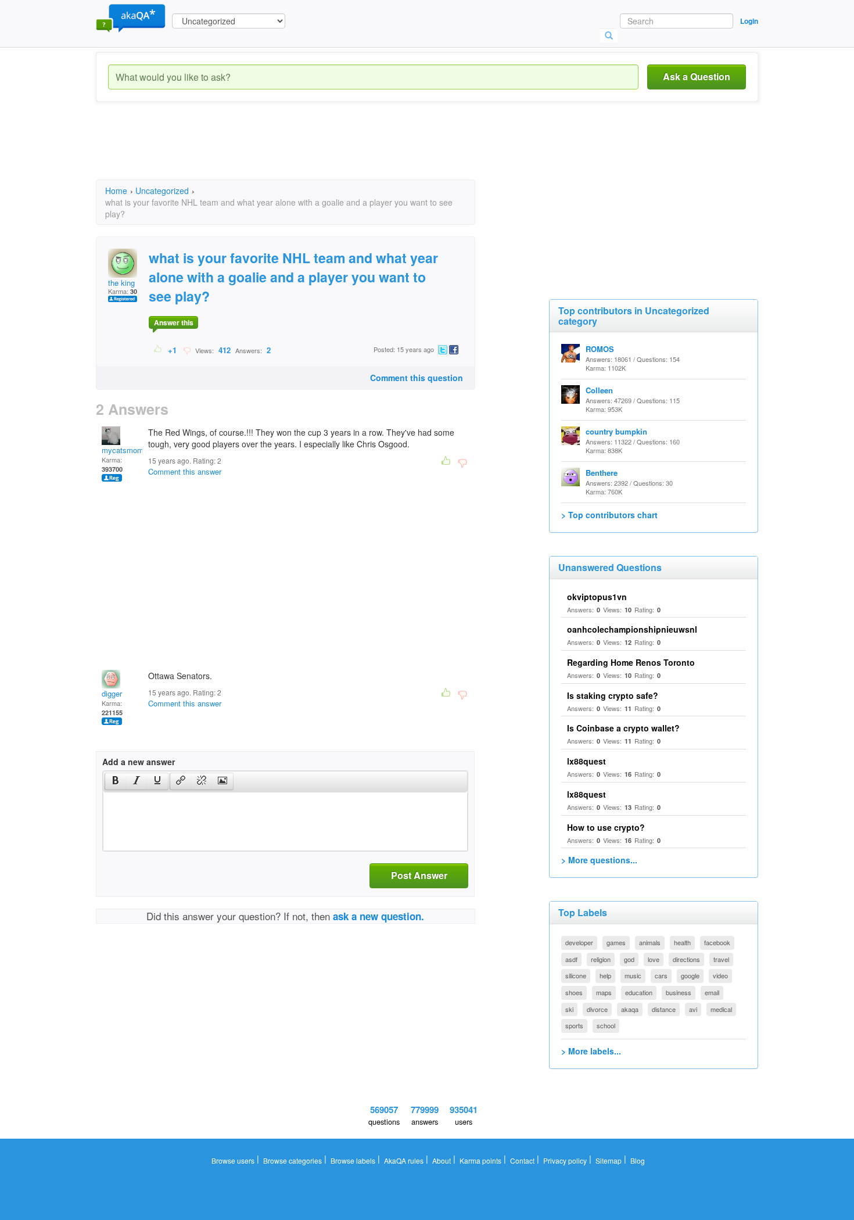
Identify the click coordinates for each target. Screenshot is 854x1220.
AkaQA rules (404, 1160)
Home (116, 190)
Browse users (232, 1160)
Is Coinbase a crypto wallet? (623, 728)
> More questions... (599, 860)
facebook (717, 942)
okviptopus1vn (597, 596)
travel (721, 959)
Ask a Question (696, 76)
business (678, 992)
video (720, 975)
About (441, 1160)
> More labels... (591, 1051)
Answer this (173, 322)
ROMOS (600, 348)
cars (661, 975)
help (605, 975)
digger (112, 693)
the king (121, 282)
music (633, 975)
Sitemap (608, 1160)
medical (721, 1009)
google (690, 975)
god (629, 959)
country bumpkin (616, 431)
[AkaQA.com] (130, 17)
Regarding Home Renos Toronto (631, 662)
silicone (575, 975)
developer (579, 942)
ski (569, 1009)
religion (601, 959)
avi (693, 1009)
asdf (571, 959)
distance (664, 1009)
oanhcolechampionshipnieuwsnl (632, 629)
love (653, 959)
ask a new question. (378, 916)
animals (650, 942)
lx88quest (586, 761)
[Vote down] (187, 349)
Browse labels (353, 1160)
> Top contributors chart (609, 515)
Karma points (480, 1160)
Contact (522, 1160)
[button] (115, 781)
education (638, 992)
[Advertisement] (307, 151)
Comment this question (416, 377)
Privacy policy (565, 1160)
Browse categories (292, 1160)
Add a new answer (138, 761)
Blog (637, 1160)
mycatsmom (122, 449)
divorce (597, 1009)
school (606, 1025)
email (712, 992)
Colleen (599, 390)
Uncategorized (162, 190)
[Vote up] (158, 349)
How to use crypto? (606, 827)
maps (604, 992)
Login (749, 21)
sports (574, 1025)
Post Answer (419, 875)
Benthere (602, 472)
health (682, 942)
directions (686, 959)
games (616, 942)
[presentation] (115, 781)
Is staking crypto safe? (612, 695)
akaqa (629, 1009)
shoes (574, 992)
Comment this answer (184, 471)
